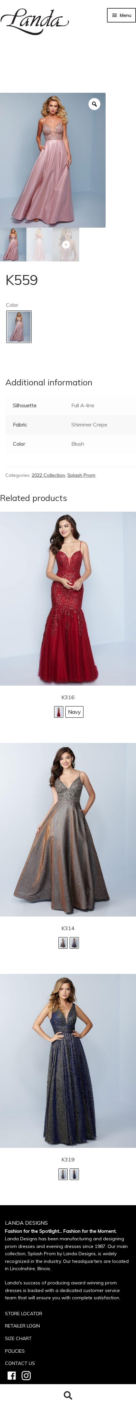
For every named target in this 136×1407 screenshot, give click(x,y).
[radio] (19, 327)
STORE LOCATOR (23, 1314)
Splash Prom (81, 475)
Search (68, 1395)
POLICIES (15, 1351)
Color (12, 305)
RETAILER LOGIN (22, 1326)
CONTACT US (20, 1363)
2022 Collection (48, 475)
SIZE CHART (18, 1338)
